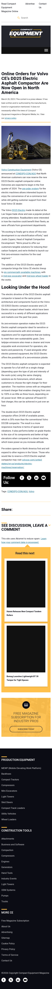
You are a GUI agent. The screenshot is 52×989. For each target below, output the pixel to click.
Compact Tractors (10, 779)
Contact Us (42, 5)
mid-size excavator (12, 276)
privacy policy (10, 118)
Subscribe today (26, 729)
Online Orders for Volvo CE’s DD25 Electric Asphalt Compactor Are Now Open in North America (24, 83)
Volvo (31, 491)
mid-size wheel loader (37, 276)
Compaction (7, 850)
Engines (5, 861)
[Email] (34, 509)
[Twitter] (23, 509)
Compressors (7, 785)
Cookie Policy (8, 943)
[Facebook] (18, 509)
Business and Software (12, 844)
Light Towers (7, 796)
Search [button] (18, 18)
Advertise (30, 4)
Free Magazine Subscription (15, 920)
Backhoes (6, 774)
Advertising (6, 932)
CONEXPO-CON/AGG (26, 173)
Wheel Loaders (8, 819)
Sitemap (5, 938)
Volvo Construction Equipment (16, 170)
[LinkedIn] (29, 509)
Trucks (4, 901)
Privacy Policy (8, 949)
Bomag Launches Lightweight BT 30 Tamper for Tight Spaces (22, 678)
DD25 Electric (18, 210)
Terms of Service (9, 955)
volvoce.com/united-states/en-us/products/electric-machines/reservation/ (21, 463)
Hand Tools (6, 873)
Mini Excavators (9, 791)
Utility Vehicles (8, 813)
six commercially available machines (22, 272)
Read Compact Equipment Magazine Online (9, 7)
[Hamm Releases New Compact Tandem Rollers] (26, 584)
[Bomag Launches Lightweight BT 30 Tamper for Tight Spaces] (26, 649)
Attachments (7, 838)
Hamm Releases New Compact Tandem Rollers (24, 613)
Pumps (4, 895)
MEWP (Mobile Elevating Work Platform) (21, 768)
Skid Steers (7, 802)
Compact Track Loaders (13, 808)
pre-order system (30, 188)
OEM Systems (8, 890)
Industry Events (9, 878)
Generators (6, 867)
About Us (5, 926)
